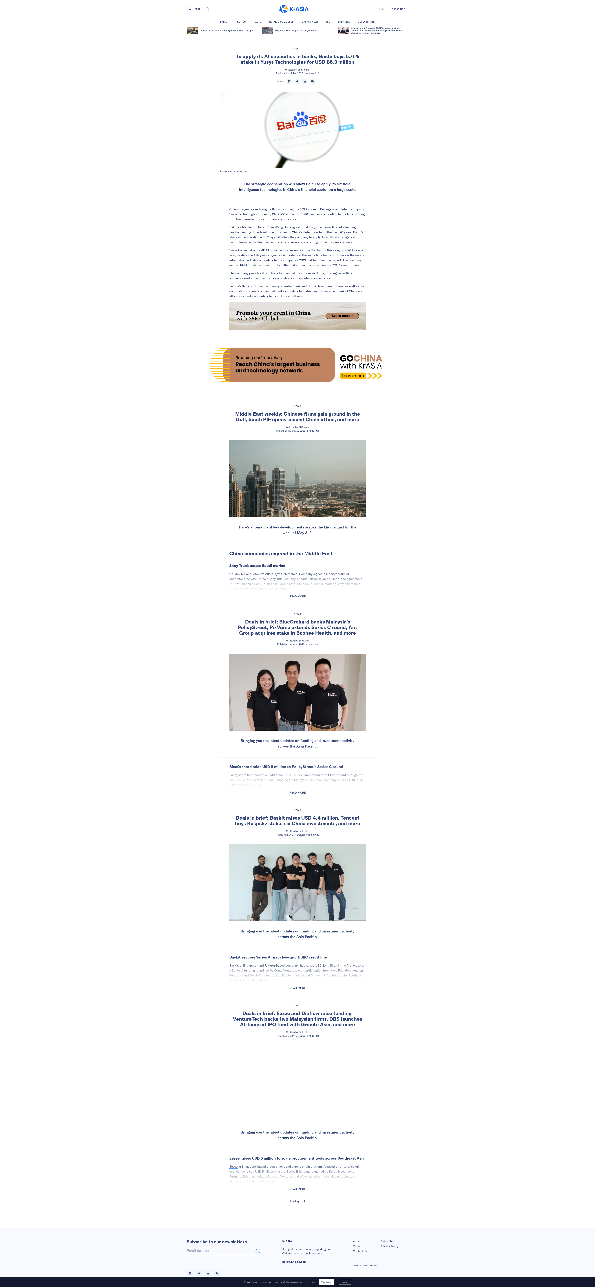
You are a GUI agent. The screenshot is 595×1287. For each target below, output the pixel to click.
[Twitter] (297, 81)
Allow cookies (327, 1282)
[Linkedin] (304, 81)
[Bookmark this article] (318, 73)
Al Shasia (303, 427)
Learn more (310, 1282)
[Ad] (297, 364)
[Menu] (190, 9)
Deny (345, 1282)
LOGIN (380, 9)
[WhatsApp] (312, 81)
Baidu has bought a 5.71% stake (294, 209)
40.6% (349, 250)
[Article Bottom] (297, 316)
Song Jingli (303, 69)
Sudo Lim (304, 640)
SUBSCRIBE (398, 9)
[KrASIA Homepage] (294, 9)
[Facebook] (289, 81)
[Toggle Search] (207, 9)
